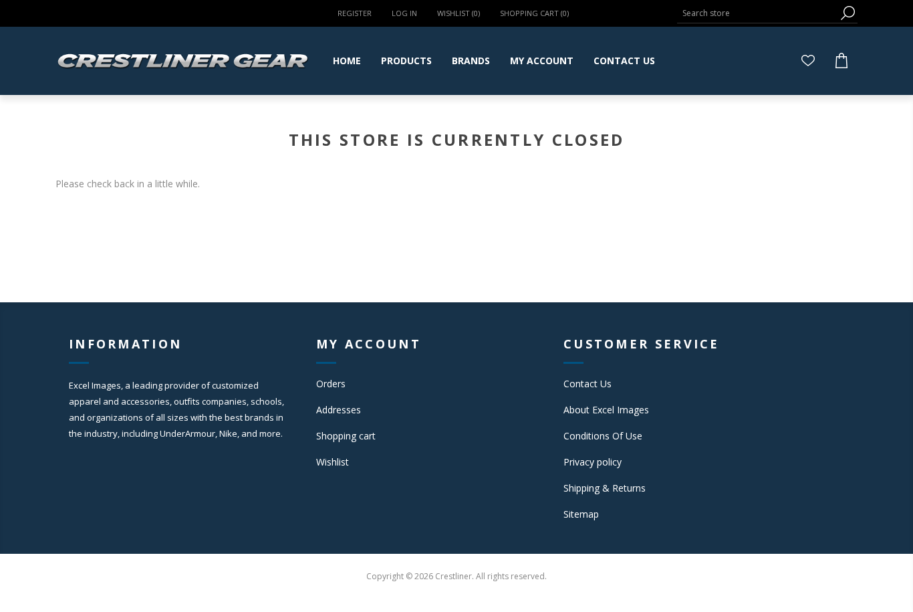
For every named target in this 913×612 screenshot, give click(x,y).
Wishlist (332, 461)
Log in (404, 13)
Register (355, 13)
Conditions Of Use (602, 435)
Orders (331, 383)
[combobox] (757, 13)
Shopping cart (346, 435)
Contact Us (587, 383)
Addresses (338, 409)
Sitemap (581, 514)
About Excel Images (606, 409)
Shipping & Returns (604, 488)
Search (847, 13)
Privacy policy (592, 461)
